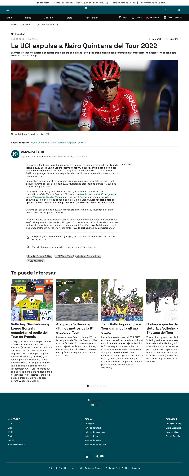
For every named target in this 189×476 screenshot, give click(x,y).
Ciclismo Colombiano (88, 256)
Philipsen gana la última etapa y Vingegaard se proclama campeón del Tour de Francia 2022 (73, 238)
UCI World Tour (64, 256)
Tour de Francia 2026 (39, 256)
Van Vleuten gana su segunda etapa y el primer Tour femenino (64, 247)
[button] (177, 301)
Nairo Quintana (35, 260)
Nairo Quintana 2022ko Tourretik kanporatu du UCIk (58, 142)
